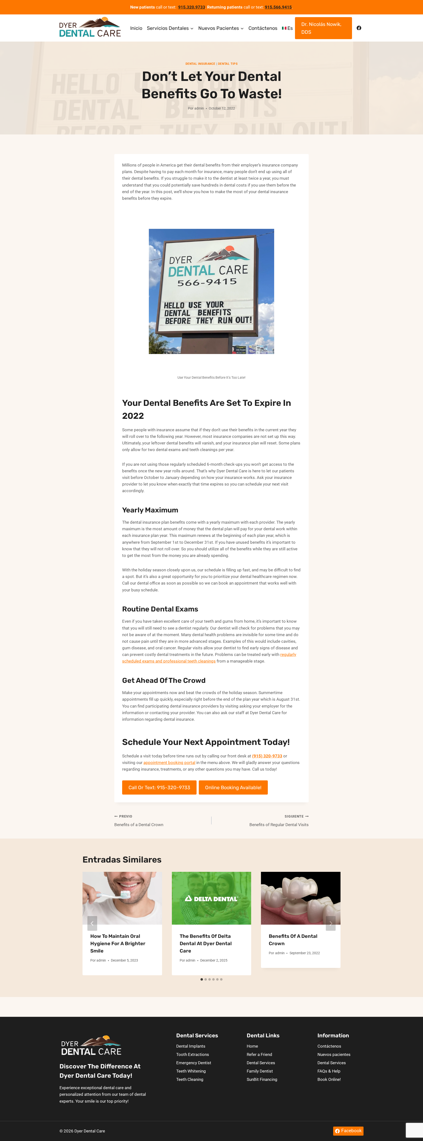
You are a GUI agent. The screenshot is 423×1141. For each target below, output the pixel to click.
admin (199, 108)
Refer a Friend (259, 1054)
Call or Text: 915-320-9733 (159, 787)
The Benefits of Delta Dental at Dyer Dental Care (206, 943)
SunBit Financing (262, 1079)
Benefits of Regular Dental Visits (279, 820)
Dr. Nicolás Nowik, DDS (321, 28)
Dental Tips (228, 64)
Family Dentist (260, 1071)
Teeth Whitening (191, 1071)
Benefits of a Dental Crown (138, 820)
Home (252, 1046)
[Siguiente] (331, 923)
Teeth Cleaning (189, 1079)
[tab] (201, 979)
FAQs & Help (329, 1071)
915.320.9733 (191, 7)
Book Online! (329, 1079)
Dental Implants (190, 1046)
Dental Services (261, 1062)
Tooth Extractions (192, 1054)
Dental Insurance (201, 64)
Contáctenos (262, 28)
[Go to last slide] (92, 923)
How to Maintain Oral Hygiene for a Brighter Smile (117, 943)
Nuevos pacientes (334, 1054)
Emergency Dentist (193, 1062)
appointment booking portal (169, 762)
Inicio (136, 28)
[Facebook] (359, 28)
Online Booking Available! (233, 787)
